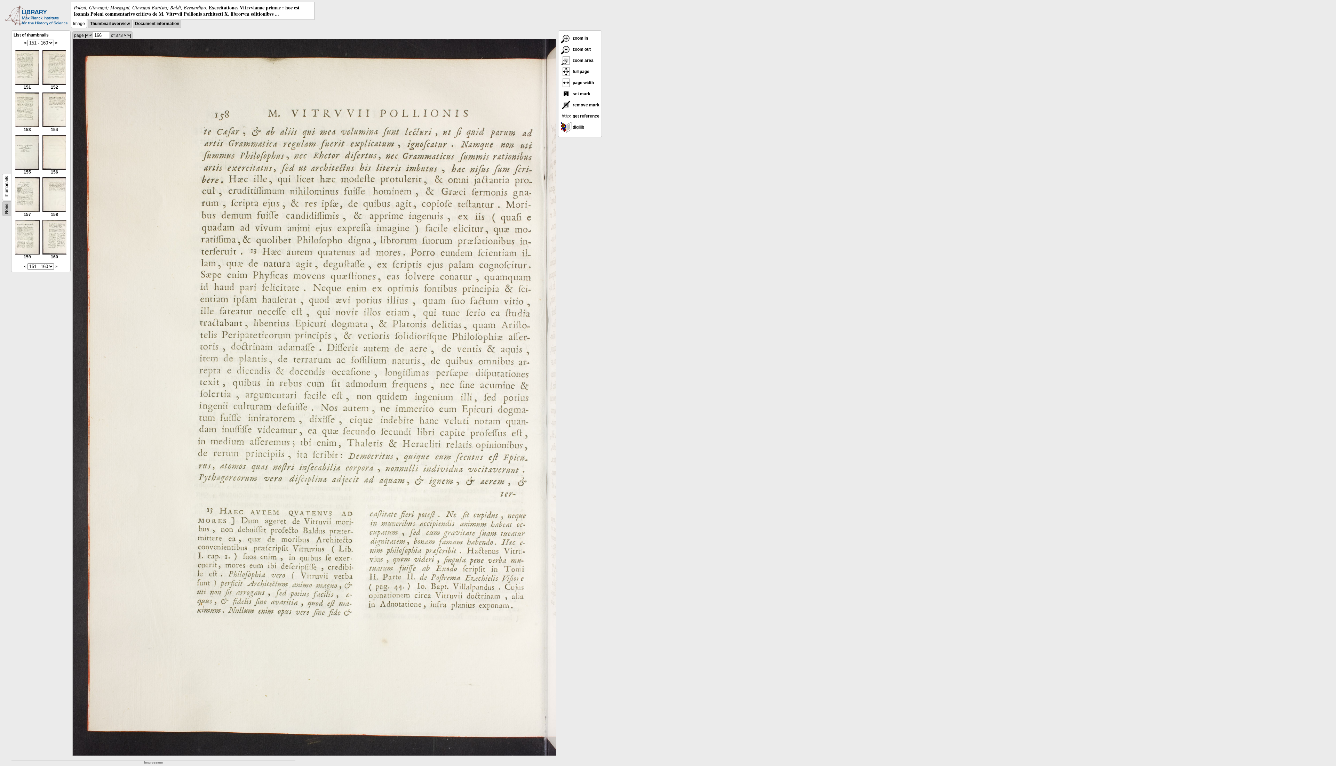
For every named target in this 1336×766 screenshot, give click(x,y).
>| (129, 35)
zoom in (580, 38)
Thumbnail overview (110, 23)
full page (580, 71)
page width (583, 82)
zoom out (581, 49)
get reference (585, 116)
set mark (581, 93)
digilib (578, 127)
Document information (157, 23)
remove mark (585, 105)
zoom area (583, 60)
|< (86, 35)
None (6, 208)
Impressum (153, 762)
